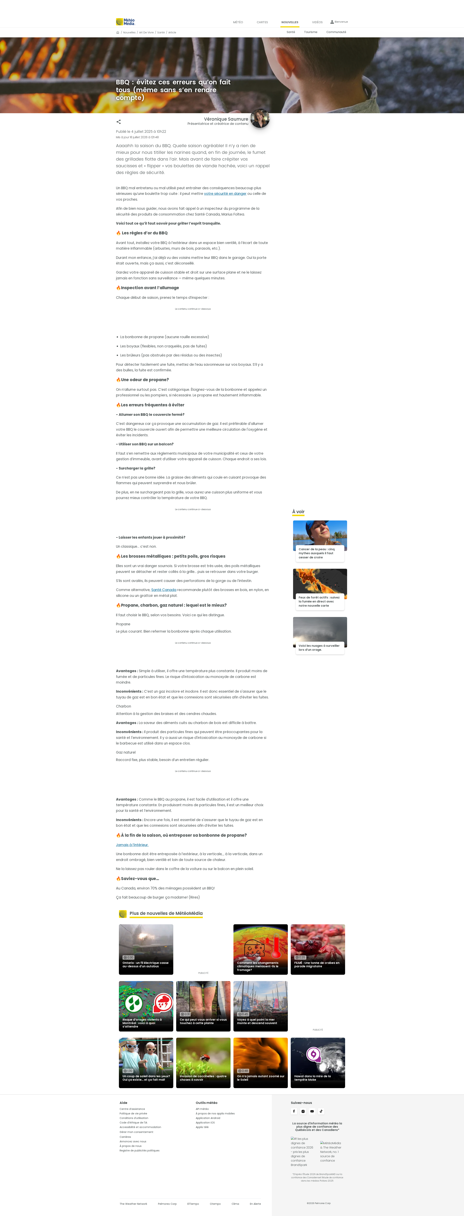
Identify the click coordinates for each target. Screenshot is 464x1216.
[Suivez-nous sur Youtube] (312, 1111)
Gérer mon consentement (136, 1132)
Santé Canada (163, 589)
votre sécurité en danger (225, 193)
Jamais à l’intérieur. (132, 844)
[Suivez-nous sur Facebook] (294, 1111)
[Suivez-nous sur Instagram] (303, 1111)
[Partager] (118, 121)
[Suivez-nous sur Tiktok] (321, 1111)
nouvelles (129, 32)
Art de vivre (146, 32)
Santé (161, 32)
